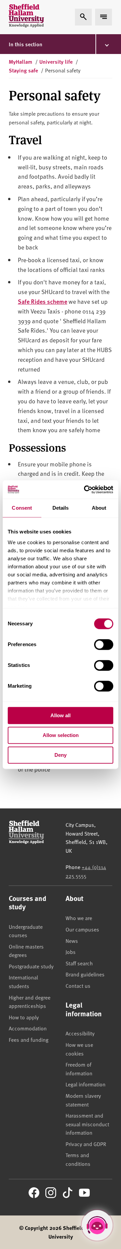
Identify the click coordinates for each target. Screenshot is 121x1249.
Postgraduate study (31, 966)
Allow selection (61, 735)
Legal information (86, 1084)
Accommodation (28, 1028)
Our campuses (82, 929)
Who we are (79, 917)
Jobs (71, 951)
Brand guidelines (85, 974)
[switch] (103, 644)
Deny (60, 755)
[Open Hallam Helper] (97, 1225)
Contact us (78, 985)
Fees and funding (28, 1039)
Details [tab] (60, 508)
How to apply (24, 1017)
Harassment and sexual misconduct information (87, 1124)
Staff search (79, 963)
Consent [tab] (22, 508)
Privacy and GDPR (86, 1143)
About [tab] (99, 508)
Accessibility (80, 1033)
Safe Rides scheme (42, 301)
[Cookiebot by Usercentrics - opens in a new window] (85, 489)
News (72, 940)
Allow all (60, 715)
